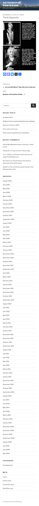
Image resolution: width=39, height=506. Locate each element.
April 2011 (6, 365)
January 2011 (7, 377)
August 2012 (7, 304)
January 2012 (7, 331)
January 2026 (7, 204)
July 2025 (6, 227)
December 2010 (8, 380)
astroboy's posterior (11, 4)
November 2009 (8, 430)
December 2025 (8, 208)
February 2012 (7, 327)
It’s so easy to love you (10, 129)
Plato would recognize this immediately (16, 133)
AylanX (5, 167)
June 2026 (6, 185)
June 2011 (6, 357)
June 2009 (6, 450)
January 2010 (7, 423)
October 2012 (7, 296)
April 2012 (6, 319)
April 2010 (6, 411)
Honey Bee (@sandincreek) (12, 144)
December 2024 (8, 254)
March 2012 (7, 323)
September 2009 (8, 438)
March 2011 (7, 369)
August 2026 (7, 181)
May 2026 (6, 188)
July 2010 (6, 400)
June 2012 (6, 311)
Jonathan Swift (8, 117)
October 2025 (7, 215)
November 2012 (8, 292)
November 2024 (8, 258)
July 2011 (6, 354)
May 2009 (6, 453)
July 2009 (6, 446)
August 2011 (7, 350)
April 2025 (6, 238)
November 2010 (8, 384)
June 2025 (6, 231)
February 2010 (7, 419)
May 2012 (6, 315)
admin (21, 14)
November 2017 (8, 265)
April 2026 (6, 192)
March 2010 (7, 415)
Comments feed (8, 484)
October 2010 (7, 388)
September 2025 (8, 219)
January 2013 (7, 284)
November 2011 (8, 338)
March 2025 (7, 242)
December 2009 (8, 427)
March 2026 (7, 196)
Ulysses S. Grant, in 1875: (11, 125)
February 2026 (8, 200)
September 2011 (8, 346)
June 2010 (6, 403)
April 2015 (6, 273)
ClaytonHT (6, 151)
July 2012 (6, 307)
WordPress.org (8, 488)
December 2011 (8, 334)
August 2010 (7, 396)
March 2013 (7, 277)
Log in (5, 477)
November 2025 (8, 211)
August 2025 (7, 223)
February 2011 (7, 373)
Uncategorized (8, 465)
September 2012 (8, 300)
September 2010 (8, 392)
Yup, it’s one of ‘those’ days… (21, 151)
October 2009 (7, 434)
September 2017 (8, 269)
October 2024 (7, 261)
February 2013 (7, 281)
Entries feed (7, 481)
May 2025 (6, 235)
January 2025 (7, 250)
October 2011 (7, 342)
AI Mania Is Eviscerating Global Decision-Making (19, 121)
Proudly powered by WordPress (12, 501)
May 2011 (6, 361)
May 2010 (6, 407)
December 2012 (8, 288)
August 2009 (7, 442)
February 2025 (8, 246)
